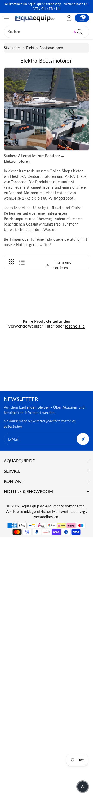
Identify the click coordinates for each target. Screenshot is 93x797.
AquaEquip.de (32, 506)
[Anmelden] (69, 18)
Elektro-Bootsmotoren (44, 48)
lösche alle (75, 325)
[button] (9, 18)
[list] (21, 262)
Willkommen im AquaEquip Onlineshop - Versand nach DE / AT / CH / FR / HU (46, 6)
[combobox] (46, 32)
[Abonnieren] (83, 439)
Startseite (12, 48)
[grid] (11, 262)
